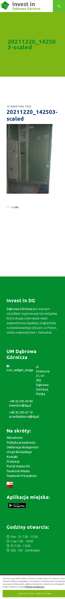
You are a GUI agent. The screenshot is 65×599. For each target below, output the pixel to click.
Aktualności (15, 437)
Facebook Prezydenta (22, 475)
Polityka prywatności (21, 442)
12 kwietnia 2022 (19, 106)
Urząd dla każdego (19, 452)
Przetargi (13, 461)
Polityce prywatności (34, 587)
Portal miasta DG (18, 466)
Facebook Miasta (18, 471)
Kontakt (12, 456)
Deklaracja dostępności (22, 447)
